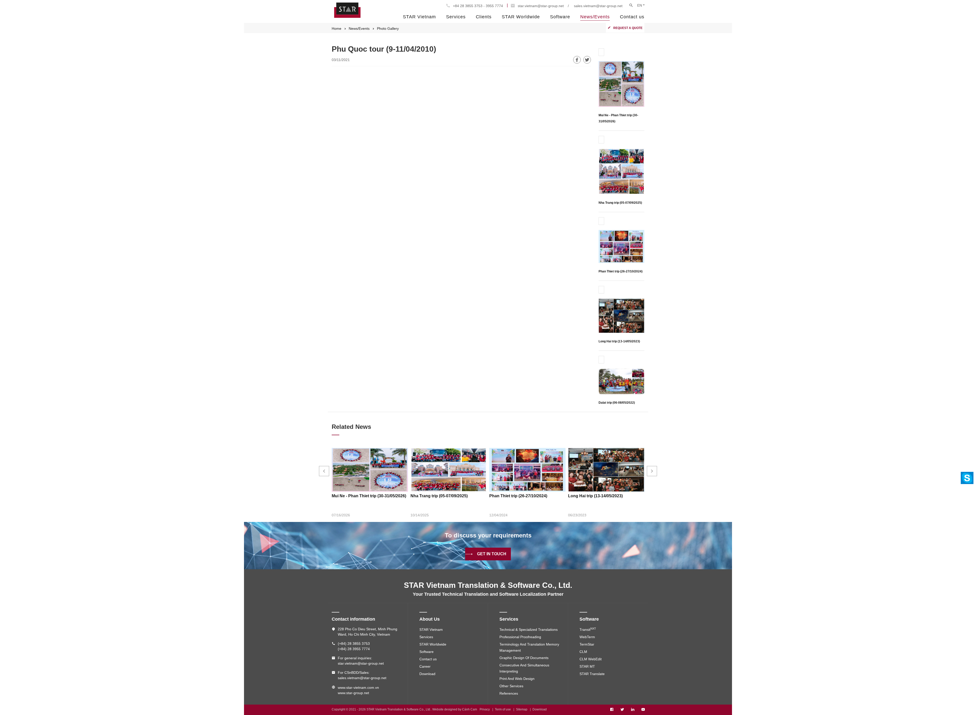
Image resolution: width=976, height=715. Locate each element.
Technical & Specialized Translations (528, 630)
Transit (588, 630)
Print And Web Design (517, 679)
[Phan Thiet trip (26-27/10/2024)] (621, 246)
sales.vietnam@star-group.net (598, 6)
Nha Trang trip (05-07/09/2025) (620, 203)
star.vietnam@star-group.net (361, 663)
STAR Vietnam (419, 16)
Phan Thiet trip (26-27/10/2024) (621, 271)
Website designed (444, 709)
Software (560, 16)
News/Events (595, 16)
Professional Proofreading (520, 637)
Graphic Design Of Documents (523, 658)
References (508, 693)
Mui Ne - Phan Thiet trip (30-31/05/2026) (369, 496)
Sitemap (521, 709)
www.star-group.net (353, 693)
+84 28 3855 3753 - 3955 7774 (478, 6)
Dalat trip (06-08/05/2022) (617, 402)
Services (456, 16)
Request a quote (628, 28)
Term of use (503, 709)
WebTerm (587, 637)
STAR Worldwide (521, 16)
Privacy (485, 709)
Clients (484, 16)
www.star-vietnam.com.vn (358, 687)
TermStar (587, 644)
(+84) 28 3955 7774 (354, 649)
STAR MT (587, 666)
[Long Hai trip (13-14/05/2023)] (621, 315)
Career (425, 666)
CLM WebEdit (591, 659)
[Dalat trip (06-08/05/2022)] (621, 381)
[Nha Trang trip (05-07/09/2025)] (621, 171)
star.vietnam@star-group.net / (543, 6)
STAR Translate (592, 674)
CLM (583, 652)
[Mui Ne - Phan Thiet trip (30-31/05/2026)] (621, 83)
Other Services (511, 686)
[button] (324, 471)
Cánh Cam (469, 709)
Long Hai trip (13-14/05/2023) (619, 341)
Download (427, 674)
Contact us (632, 16)
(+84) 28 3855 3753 (354, 643)
